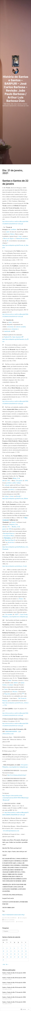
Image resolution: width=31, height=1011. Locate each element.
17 (3, 954)
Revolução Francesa (8, 533)
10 (3, 951)
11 (7, 951)
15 (22, 951)
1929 (16, 614)
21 (18, 954)
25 (7, 957)
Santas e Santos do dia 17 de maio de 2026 (14, 992)
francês (14, 522)
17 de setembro (8, 614)
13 (14, 951)
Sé (7, 241)
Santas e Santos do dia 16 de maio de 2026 (14, 997)
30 (25, 957)
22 (22, 954)
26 (10, 957)
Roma (14, 478)
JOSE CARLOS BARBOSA (10, 917)
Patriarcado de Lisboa (22, 238)
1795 (8, 480)
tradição (11, 685)
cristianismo (14, 329)
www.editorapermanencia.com (11, 831)
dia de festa (11, 542)
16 (25, 951)
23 (25, 954)
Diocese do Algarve (8, 238)
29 (22, 957)
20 (14, 954)
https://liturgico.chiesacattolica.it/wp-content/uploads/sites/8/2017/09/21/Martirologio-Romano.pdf (15, 798)
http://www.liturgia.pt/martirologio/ (16, 775)
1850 (26, 480)
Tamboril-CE (7, 337)
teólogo (7, 496)
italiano (19, 483)
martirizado (7, 331)
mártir (7, 232)
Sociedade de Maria (8, 535)
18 (7, 954)
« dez (3, 964)
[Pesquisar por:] (10, 931)
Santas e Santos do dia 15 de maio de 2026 (14, 1002)
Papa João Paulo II (10, 540)
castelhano (13, 229)
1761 (8, 527)
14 (18, 951)
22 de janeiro (19, 480)
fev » (7, 964)
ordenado (7, 485)
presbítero (9, 483)
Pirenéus (15, 691)
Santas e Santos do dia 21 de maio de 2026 (14, 973)
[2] (23, 693)
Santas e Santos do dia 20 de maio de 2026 (14, 978)
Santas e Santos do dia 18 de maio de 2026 (14, 987)
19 (10, 954)
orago (20, 236)
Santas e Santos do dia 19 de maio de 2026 (14, 982)
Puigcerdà (7, 694)
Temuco (21, 599)
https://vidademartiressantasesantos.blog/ (13, 914)
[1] (7, 544)
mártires (16, 682)
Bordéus (14, 527)
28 (18, 957)
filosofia (18, 496)
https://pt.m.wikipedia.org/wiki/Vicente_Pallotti (15, 498)
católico (14, 483)
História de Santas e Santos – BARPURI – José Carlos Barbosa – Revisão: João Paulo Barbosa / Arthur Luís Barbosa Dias (15, 88)
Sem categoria (23, 917)
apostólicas (11, 489)
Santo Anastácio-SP (17, 337)
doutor (12, 496)
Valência (12, 234)
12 (10, 951)
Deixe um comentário (9, 919)
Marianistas (7, 538)
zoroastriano (10, 327)
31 (3, 960)
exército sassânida (21, 327)
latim (10, 322)
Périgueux (12, 524)
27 (14, 957)
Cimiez (6, 689)
